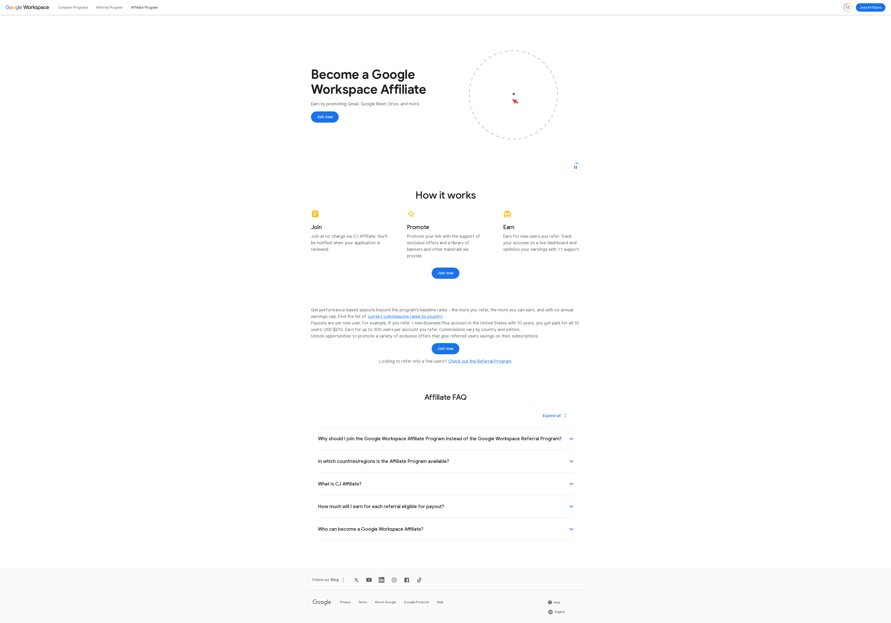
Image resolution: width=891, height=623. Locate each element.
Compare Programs (73, 7)
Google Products (416, 602)
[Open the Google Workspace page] (28, 7)
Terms (362, 602)
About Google (385, 602)
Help (440, 602)
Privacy (345, 602)
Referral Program (109, 7)
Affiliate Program (144, 7)
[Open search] (848, 7)
